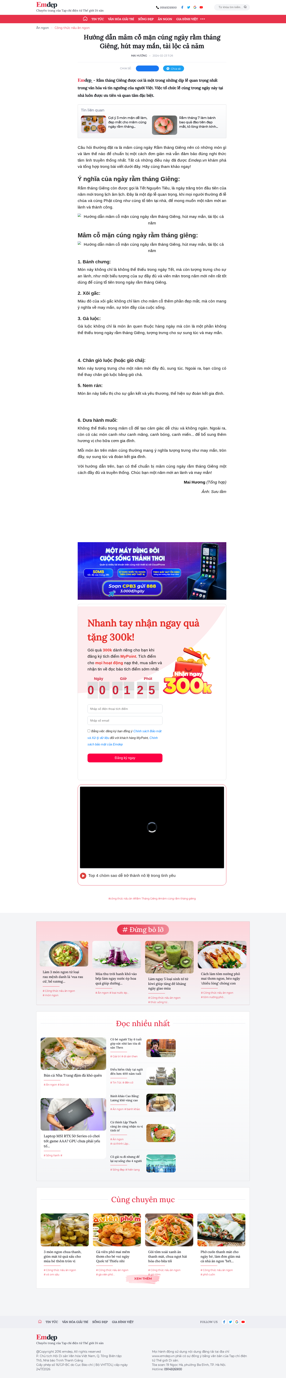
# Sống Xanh (52, 1155)
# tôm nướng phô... (213, 997)
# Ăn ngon (102, 992)
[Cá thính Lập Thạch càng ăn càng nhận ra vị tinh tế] (161, 1133)
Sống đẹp (146, 19)
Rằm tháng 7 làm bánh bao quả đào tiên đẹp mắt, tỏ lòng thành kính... (198, 122)
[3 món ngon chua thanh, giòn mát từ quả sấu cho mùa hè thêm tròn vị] (65, 1229)
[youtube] (201, 7)
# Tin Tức (116, 1082)
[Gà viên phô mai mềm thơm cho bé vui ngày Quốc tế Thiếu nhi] (117, 1229)
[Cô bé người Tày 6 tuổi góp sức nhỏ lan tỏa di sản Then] (161, 1048)
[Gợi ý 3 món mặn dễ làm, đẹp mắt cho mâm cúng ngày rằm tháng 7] (93, 124)
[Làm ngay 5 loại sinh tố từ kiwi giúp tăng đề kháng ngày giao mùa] (169, 957)
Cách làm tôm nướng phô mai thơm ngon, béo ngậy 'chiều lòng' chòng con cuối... (220, 979)
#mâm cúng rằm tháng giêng (177, 898)
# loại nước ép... (119, 992)
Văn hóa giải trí (121, 19)
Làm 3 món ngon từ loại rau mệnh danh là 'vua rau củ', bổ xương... (63, 976)
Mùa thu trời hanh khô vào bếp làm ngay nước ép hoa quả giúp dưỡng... (116, 978)
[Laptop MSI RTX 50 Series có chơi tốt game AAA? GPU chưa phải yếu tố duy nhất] (73, 1114)
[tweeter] (188, 7)
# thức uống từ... (158, 1002)
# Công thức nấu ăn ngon (59, 990)
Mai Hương (139, 55)
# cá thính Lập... (120, 1143)
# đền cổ (127, 1082)
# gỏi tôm (154, 1274)
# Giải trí (115, 1056)
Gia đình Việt (187, 19)
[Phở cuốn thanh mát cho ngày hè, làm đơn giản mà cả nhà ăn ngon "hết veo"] (221, 1229)
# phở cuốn (208, 1274)
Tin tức (97, 19)
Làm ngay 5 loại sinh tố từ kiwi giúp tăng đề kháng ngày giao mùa (168, 983)
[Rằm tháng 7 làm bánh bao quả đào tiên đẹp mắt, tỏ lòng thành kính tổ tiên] (164, 125)
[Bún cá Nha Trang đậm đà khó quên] (73, 1053)
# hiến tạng (132, 1169)
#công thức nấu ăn (120, 898)
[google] (194, 7)
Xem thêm (143, 1278)
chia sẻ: (126, 68)
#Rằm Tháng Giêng (145, 898)
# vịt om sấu (51, 1274)
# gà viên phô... (105, 1274)
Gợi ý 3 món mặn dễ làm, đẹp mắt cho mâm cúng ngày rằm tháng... (127, 122)
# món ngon (50, 995)
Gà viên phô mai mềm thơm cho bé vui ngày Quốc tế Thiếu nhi (113, 1256)
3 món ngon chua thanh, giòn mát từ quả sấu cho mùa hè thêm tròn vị (62, 1256)
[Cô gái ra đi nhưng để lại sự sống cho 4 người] (161, 1163)
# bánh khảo (132, 1109)
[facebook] (182, 7)
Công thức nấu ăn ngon (72, 28)
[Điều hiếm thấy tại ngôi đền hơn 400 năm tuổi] (161, 1076)
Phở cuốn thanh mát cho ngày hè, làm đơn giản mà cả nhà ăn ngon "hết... (220, 1256)
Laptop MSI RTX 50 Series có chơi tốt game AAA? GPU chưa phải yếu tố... (72, 1141)
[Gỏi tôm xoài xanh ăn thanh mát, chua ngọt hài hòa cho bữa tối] (169, 1229)
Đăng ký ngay (125, 758)
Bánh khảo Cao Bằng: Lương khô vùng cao (124, 1098)
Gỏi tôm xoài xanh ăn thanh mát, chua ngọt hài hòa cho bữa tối (167, 1256)
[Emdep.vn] (47, 5)
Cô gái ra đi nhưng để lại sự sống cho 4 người (126, 1159)
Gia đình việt (123, 1322)
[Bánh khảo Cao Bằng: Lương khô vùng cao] (161, 1103)
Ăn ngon (165, 19)
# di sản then (129, 1056)
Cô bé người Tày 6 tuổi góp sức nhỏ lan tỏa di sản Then (126, 1043)
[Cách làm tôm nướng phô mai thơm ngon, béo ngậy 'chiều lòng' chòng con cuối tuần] (222, 954)
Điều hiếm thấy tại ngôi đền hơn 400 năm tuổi (126, 1072)
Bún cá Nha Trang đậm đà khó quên (73, 1075)
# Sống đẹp (117, 1169)
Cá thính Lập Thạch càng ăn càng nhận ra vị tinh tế (126, 1126)
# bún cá (63, 1084)
